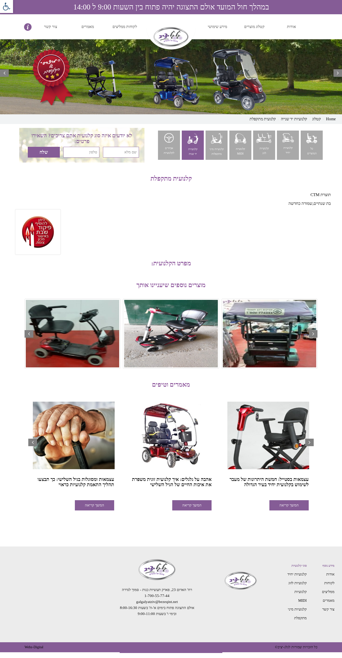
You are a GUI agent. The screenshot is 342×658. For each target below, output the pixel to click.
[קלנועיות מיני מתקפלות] (216, 145)
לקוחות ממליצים (124, 27)
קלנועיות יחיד (297, 574)
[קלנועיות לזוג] (263, 145)
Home (331, 119)
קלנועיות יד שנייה (294, 119)
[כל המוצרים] (311, 145)
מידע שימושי (217, 27)
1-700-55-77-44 (156, 596)
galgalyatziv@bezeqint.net (157, 602)
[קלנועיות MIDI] (240, 145)
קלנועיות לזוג (297, 583)
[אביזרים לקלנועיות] (168, 145)
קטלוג (316, 119)
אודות (291, 27)
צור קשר (50, 27)
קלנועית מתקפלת (263, 119)
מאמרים (87, 27)
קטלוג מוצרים (254, 27)
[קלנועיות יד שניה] (192, 145)
